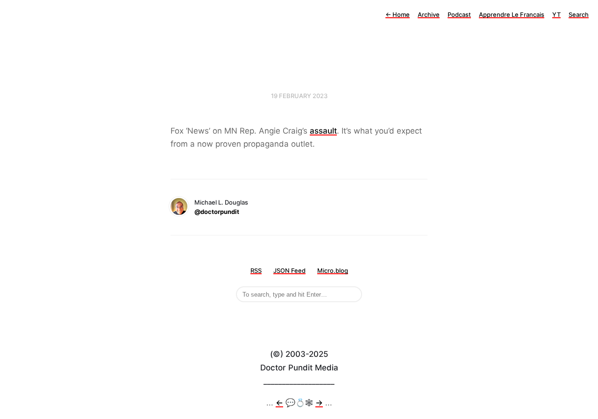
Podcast (459, 14)
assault (323, 130)
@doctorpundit (216, 211)
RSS (256, 270)
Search (579, 14)
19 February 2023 (299, 95)
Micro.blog (332, 270)
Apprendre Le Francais (511, 14)
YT (556, 14)
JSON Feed (289, 270)
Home (397, 14)
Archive (429, 14)
